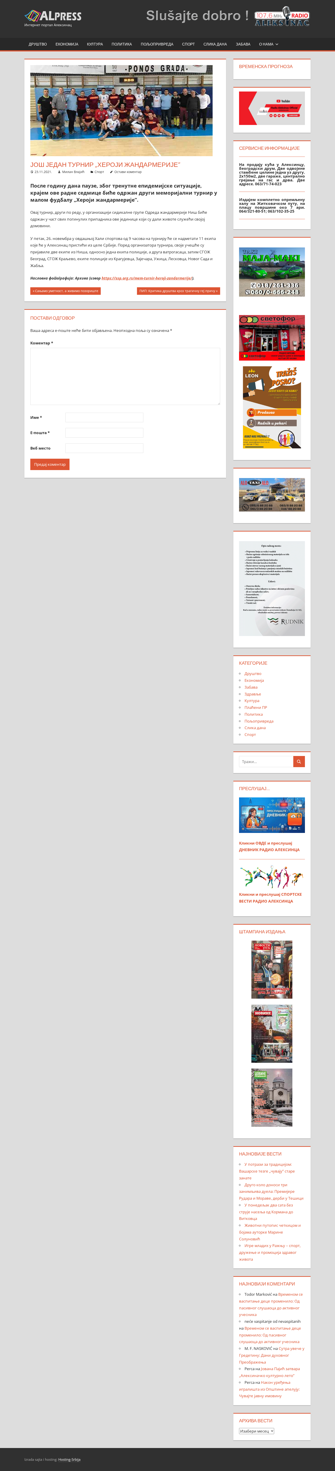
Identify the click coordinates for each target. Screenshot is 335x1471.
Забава (243, 44)
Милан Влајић (73, 172)
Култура (95, 44)
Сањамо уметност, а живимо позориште (66, 291)
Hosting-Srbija (69, 1459)
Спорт (188, 44)
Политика (122, 44)
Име (36, 417)
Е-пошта (40, 432)
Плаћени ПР (256, 707)
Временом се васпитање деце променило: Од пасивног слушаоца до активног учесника (270, 1335)
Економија (67, 44)
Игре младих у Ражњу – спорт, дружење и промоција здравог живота (270, 1252)
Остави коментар (128, 172)
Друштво (38, 44)
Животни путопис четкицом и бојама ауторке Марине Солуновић (270, 1232)
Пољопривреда (157, 44)
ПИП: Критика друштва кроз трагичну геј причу (177, 291)
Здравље (253, 694)
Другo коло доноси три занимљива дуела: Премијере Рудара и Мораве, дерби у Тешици (271, 1191)
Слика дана (215, 44)
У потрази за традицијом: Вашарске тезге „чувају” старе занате (267, 1171)
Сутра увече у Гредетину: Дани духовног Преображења (271, 1355)
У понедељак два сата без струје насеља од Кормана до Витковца (266, 1211)
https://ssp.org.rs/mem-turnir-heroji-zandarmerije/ (147, 278)
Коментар (41, 343)
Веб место (40, 448)
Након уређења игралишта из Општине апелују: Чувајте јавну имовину (269, 1389)
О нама (266, 44)
